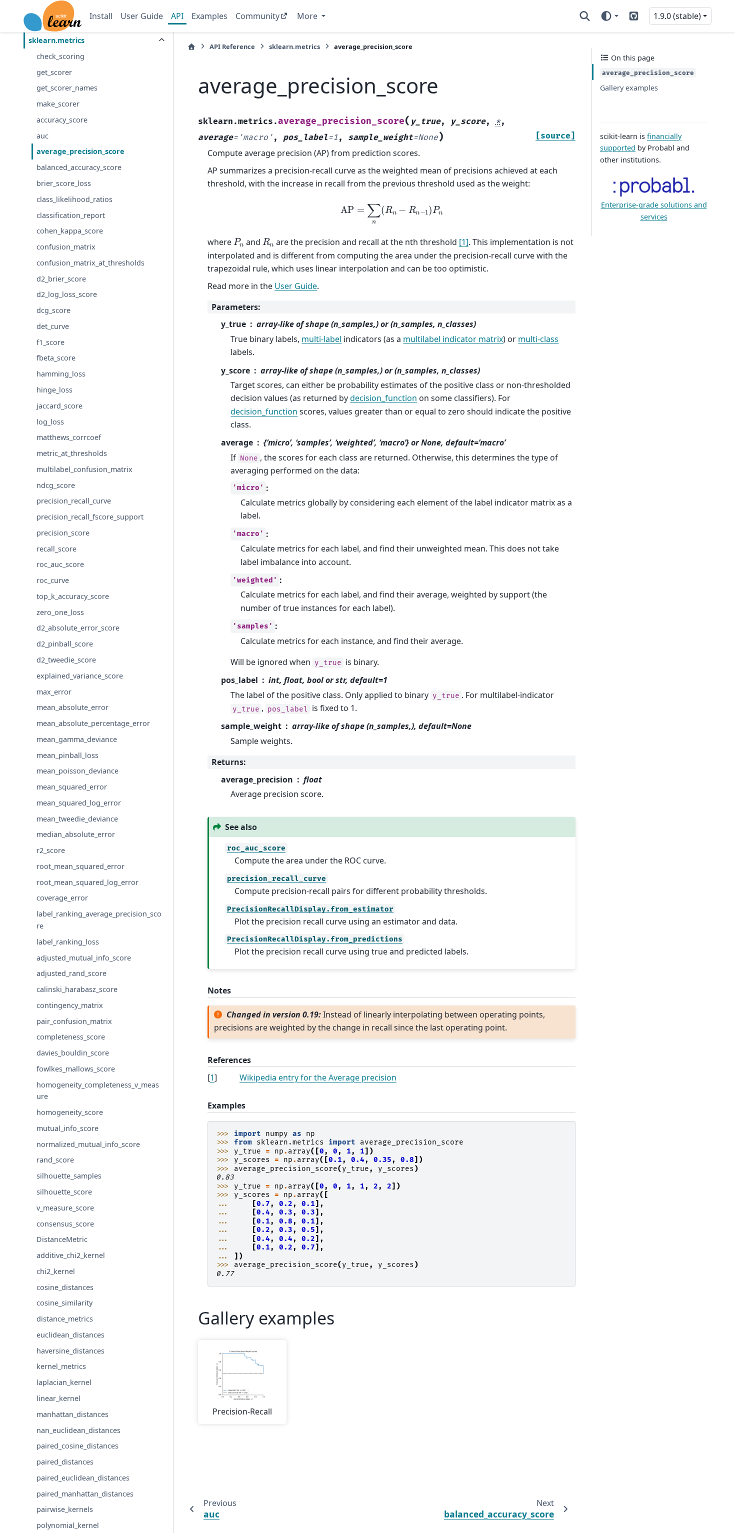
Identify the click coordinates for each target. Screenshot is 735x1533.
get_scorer (54, 71)
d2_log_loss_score (66, 294)
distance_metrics (64, 1319)
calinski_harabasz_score (77, 989)
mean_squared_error (71, 787)
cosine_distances (65, 1287)
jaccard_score (59, 405)
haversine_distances (70, 1350)
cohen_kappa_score (69, 231)
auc (42, 135)
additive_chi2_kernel (70, 1255)
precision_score (63, 533)
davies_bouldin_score (72, 1053)
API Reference (232, 46)
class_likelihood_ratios (74, 199)
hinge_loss (54, 389)
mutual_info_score (67, 1128)
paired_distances (65, 1461)
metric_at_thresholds (71, 453)
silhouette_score (64, 1191)
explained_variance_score (79, 675)
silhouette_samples (69, 1175)
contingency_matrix (69, 1005)
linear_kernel (58, 1398)
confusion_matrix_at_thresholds (90, 263)
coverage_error (62, 897)
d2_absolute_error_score (78, 627)
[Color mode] (609, 16)
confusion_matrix (66, 247)
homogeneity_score (69, 1112)
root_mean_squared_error (80, 866)
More (308, 16)
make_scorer (58, 103)
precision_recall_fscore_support (90, 517)
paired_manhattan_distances (85, 1493)
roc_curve (52, 580)
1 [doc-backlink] (212, 1077)
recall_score (56, 548)
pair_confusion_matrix (74, 1021)
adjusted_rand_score (71, 973)
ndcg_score (55, 485)
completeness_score (70, 1037)
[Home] (192, 47)
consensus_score (65, 1223)
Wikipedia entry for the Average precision (318, 1077)
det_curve (52, 326)
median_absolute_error (75, 834)
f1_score (50, 341)
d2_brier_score (61, 278)
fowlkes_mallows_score (75, 1069)
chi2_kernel (55, 1271)
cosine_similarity (64, 1303)
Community (258, 16)
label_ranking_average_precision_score (99, 919)
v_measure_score (65, 1207)
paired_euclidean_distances (83, 1477)
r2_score (50, 850)
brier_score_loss (63, 183)
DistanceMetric (62, 1239)
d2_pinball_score (64, 643)
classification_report (70, 215)
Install (101, 16)
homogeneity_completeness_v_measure (97, 1090)
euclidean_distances (70, 1335)
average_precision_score (80, 151)
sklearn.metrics (56, 40)
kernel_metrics (61, 1366)
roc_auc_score (60, 564)
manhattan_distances (72, 1413)
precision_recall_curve (73, 501)
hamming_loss (61, 373)
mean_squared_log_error (78, 803)
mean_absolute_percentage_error (93, 723)
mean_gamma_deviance (76, 739)
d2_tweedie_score (66, 659)
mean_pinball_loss (67, 755)
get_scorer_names (67, 87)
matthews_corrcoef (68, 437)
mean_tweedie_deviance (77, 818)
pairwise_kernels (64, 1509)
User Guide (141, 16)
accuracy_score (62, 119)
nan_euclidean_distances (78, 1429)
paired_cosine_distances (77, 1445)
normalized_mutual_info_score (88, 1143)
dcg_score (53, 310)
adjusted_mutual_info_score (83, 957)
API (177, 16)
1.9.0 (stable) (677, 16)
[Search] (584, 16)
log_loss (50, 421)
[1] (463, 242)
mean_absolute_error (72, 707)
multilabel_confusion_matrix (84, 469)
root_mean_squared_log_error (87, 881)
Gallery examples (629, 87)
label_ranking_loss (67, 941)
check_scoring (60, 56)
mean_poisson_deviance (77, 771)
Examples (210, 16)
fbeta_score (56, 357)
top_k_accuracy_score (72, 596)
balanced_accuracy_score (79, 167)
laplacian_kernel (64, 1382)
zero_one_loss (60, 611)
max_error (54, 691)
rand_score (55, 1159)
